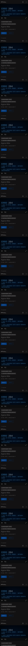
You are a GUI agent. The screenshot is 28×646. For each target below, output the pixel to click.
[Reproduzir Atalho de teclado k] (2, 644)
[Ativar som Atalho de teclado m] (5, 644)
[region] (14, 323)
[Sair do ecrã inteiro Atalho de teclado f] (25, 644)
